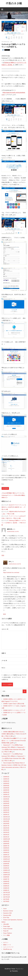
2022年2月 (6, 812)
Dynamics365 (7, 915)
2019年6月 (6, 865)
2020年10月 (6, 839)
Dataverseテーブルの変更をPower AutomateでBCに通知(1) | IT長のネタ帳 (14, 749)
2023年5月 (6, 790)
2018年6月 (6, 881)
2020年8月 (6, 843)
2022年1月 (6, 814)
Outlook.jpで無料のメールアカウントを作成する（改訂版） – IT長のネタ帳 (14, 523)
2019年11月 (6, 859)
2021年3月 (6, 832)
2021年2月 (6, 834)
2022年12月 (6, 796)
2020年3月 (6, 852)
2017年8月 (6, 901)
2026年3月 (6, 781)
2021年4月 (6, 830)
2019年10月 (6, 861)
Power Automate (7, 928)
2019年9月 (6, 863)
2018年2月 (6, 888)
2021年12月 (6, 817)
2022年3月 (6, 810)
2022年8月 (6, 801)
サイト (3, 668)
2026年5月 (6, 776)
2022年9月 (6, 799)
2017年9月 (6, 899)
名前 (4, 653)
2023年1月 (6, 794)
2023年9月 (6, 788)
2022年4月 (6, 808)
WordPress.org (7, 949)
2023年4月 (6, 792)
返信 (3, 555)
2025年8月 (6, 785)
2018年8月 (6, 877)
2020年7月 (6, 846)
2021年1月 (6, 837)
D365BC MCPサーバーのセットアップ (14, 710)
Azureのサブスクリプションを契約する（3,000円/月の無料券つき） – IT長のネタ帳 (14, 507)
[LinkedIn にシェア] (3, 50)
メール (4, 660)
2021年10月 (6, 819)
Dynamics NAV (7, 913)
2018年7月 (6, 879)
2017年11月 (6, 894)
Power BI (5, 931)
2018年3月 (6, 886)
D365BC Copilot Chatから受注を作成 (13, 703)
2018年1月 (6, 890)
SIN (11, 41)
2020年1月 (6, 854)
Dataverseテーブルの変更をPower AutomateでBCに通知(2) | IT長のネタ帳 (14, 758)
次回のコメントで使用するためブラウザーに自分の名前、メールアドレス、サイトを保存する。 (14, 677)
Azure (5, 908)
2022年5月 (6, 805)
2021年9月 (6, 821)
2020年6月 (6, 848)
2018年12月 (6, 870)
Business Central (8, 911)
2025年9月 (6, 783)
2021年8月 (6, 823)
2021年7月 (6, 825)
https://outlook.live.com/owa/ (11, 572)
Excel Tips (6, 917)
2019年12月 (6, 857)
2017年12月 (6, 892)
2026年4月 (6, 779)
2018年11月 (6, 872)
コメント (5, 629)
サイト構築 (6, 935)
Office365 (5, 488)
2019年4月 (6, 868)
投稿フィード (7, 944)
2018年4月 (6, 883)
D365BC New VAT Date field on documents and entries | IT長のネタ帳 (14, 767)
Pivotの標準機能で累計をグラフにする (13, 493)
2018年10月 (6, 874)
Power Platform (7, 933)
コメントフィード (8, 947)
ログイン (5, 942)
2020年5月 (6, 850)
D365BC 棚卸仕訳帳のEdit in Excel (13, 731)
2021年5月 (6, 828)
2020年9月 (6, 841)
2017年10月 (6, 897)
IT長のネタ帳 (14, 3)
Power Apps (6, 926)
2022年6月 (6, 803)
